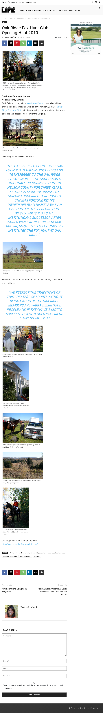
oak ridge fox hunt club (56, 553)
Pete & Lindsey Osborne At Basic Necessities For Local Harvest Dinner (52, 592)
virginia (37, 556)
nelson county (24, 553)
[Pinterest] (17, 43)
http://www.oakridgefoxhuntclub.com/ (20, 544)
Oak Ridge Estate (35, 103)
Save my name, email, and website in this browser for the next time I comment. (33, 686)
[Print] (41, 43)
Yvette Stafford (10, 37)
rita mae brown (25, 556)
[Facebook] (92, 2)
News (11, 18)
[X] (10, 43)
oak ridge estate (39, 553)
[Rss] (99, 2)
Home (4, 18)
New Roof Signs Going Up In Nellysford (14, 590)
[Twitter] (96, 2)
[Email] (35, 43)
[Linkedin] (29, 43)
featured (13, 553)
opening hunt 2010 (10, 556)
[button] (99, 7)
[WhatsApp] (23, 43)
